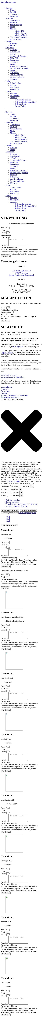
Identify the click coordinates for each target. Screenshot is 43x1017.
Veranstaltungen (16, 25)
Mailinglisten (14, 96)
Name (3, 228)
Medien (8, 81)
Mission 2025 (20, 31)
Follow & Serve (16, 39)
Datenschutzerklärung (9, 247)
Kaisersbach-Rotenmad (18, 66)
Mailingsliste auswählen (9, 310)
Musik (12, 27)
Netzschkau (14, 73)
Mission (13, 29)
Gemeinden (10, 48)
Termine (8, 41)
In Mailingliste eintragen (12, 317)
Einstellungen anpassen (28, 510)
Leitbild (13, 12)
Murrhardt (13, 71)
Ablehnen (15, 510)
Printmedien (14, 87)
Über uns (9, 8)
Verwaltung (14, 94)
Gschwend (14, 62)
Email (3, 230)
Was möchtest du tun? (9, 314)
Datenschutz (5, 640)
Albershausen (15, 52)
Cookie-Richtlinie (13, 481)
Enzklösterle (14, 60)
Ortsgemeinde (6, 235)
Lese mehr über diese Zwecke (16, 506)
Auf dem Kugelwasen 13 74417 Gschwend (21, 273)
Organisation (14, 14)
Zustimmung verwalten (9, 525)
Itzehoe (12, 64)
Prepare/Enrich (20, 106)
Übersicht (13, 50)
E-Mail (3, 308)
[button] (21, 431)
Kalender (13, 43)
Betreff (3, 233)
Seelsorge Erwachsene (23, 100)
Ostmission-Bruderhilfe (18, 37)
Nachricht (4, 245)
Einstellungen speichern (10, 513)
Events (12, 46)
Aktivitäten (10, 18)
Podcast (13, 85)
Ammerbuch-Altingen (18, 56)
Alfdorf (12, 54)
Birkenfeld (14, 58)
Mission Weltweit (21, 35)
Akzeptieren (6, 510)
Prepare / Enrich (7, 353)
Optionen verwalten (13, 500)
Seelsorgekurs (18, 347)
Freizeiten (13, 23)
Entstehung (14, 16)
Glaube (12, 10)
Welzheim (13, 79)
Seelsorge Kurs (20, 104)
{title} (8, 517)
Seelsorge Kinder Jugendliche (25, 102)
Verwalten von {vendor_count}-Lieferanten (21, 504)
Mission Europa (20, 33)
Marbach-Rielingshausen (19, 68)
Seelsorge (13, 98)
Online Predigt (15, 83)
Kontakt (8, 91)
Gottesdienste (15, 20)
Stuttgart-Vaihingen (17, 77)
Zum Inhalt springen (8, 2)
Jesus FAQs (14, 89)
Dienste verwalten (12, 502)
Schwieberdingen (16, 75)
